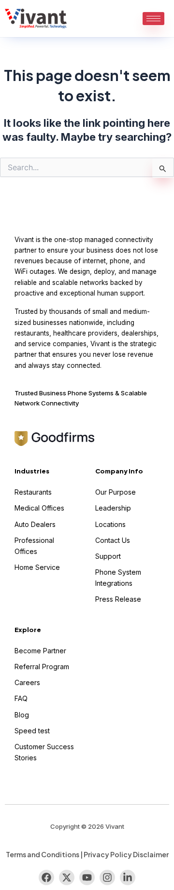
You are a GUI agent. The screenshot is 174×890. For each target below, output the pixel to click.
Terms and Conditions (42, 854)
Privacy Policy (108, 854)
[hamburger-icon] (153, 18)
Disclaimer (151, 854)
